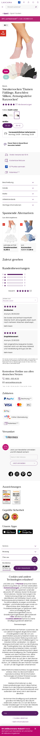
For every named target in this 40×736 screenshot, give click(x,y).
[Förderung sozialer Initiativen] (6, 77)
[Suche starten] (35, 7)
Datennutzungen (11, 588)
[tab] (5, 115)
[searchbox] (19, 7)
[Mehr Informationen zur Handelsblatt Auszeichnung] (16, 497)
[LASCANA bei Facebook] (11, 474)
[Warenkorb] (37, 2)
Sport (6, 13)
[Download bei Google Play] (25, 532)
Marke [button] (4, 194)
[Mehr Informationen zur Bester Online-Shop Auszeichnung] (6, 497)
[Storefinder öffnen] (24, 2)
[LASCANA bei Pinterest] (23, 474)
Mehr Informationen (21, 722)
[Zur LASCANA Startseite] (6, 2)
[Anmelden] (28, 2)
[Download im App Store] (9, 532)
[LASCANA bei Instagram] (17, 474)
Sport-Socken (15, 13)
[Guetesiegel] (14, 516)
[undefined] (35, 236)
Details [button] (5, 188)
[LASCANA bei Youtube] (29, 474)
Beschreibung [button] (7, 182)
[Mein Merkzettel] (33, 2)
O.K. (5, 713)
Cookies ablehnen (14, 619)
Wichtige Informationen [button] (11, 205)
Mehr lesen (8, 326)
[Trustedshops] (6, 516)
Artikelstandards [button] (8, 199)
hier (12, 617)
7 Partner (19, 584)
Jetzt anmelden (19, 463)
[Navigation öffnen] (2, 7)
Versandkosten (6, 570)
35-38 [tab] (7, 125)
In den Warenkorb (23, 568)
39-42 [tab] (18, 125)
